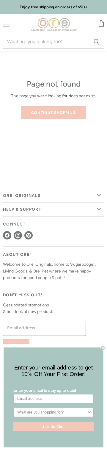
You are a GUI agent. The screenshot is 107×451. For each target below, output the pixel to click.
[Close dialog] (102, 348)
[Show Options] (89, 412)
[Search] (96, 41)
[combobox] (52, 412)
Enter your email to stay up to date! (44, 391)
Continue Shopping (53, 112)
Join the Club (53, 426)
